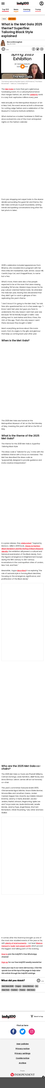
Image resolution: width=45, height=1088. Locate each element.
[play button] (22, 66)
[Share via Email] (41, 49)
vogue (18, 986)
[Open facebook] (13, 1032)
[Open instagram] (32, 1032)
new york (5, 990)
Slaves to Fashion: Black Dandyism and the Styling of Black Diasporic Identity (22, 549)
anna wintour (28, 986)
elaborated (26, 543)
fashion (14, 990)
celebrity (34, 94)
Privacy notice (23, 1048)
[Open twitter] (23, 1032)
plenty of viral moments (15, 943)
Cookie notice (22, 1058)
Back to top (38, 1016)
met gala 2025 (7, 986)
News (16, 9)
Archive (22, 1063)
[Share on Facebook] (33, 49)
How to (4, 954)
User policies (22, 1043)
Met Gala (9, 89)
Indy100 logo (23, 3)
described (21, 570)
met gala (12, 19)
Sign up (4, 962)
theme (22, 990)
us (37, 986)
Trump (38, 9)
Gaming (26, 9)
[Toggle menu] (3, 3)
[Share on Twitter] (37, 49)
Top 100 (5, 9)
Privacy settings (22, 1053)
